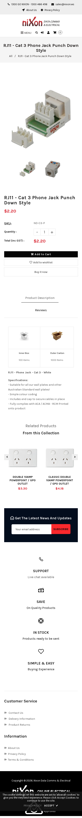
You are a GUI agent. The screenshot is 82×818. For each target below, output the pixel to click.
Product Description (40, 298)
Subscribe (60, 529)
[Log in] (43, 32)
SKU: (8, 224)
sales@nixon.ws (65, 4)
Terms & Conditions (21, 759)
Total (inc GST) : (14, 240)
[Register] (49, 32)
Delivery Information (21, 718)
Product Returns (19, 724)
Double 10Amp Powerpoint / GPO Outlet (23, 480)
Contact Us (15, 713)
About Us (31, 10)
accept (51, 805)
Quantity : (10, 231)
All (10, 56)
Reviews (41, 310)
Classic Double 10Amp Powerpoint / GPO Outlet (59, 480)
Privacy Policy (52, 10)
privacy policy (33, 805)
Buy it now (40, 272)
